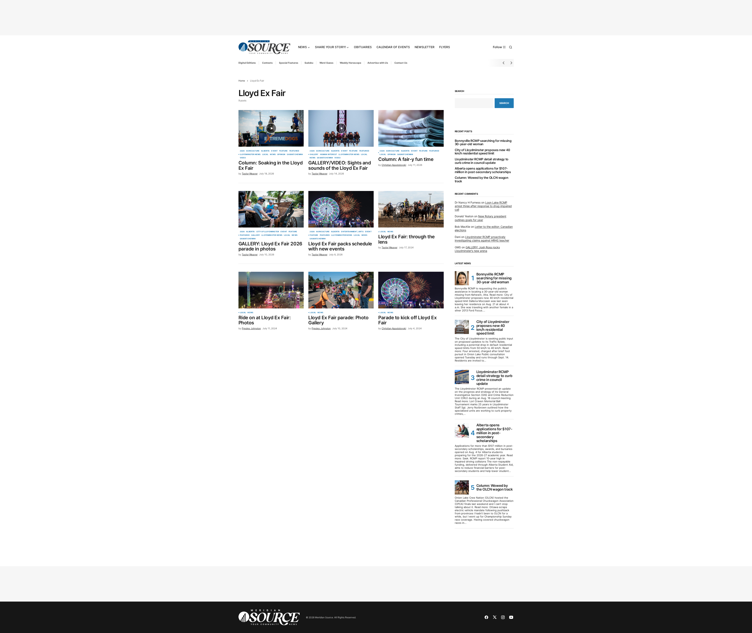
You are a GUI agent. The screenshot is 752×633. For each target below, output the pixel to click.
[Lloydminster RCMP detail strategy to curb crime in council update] (462, 377)
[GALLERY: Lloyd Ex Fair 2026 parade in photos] (271, 209)
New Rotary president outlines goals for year (480, 218)
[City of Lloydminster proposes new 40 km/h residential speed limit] (462, 327)
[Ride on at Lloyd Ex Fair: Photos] (271, 290)
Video (243, 158)
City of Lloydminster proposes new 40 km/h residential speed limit (482, 151)
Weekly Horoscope (350, 62)
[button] (510, 47)
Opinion (281, 154)
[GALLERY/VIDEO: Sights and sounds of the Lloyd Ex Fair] (341, 128)
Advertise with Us (377, 62)
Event (274, 151)
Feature (283, 151)
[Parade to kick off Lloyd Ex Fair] (411, 290)
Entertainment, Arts (352, 232)
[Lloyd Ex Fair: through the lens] (411, 209)
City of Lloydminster (267, 232)
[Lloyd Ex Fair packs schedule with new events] (341, 209)
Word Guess (326, 62)
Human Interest (328, 154)
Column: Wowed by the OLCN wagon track (481, 179)
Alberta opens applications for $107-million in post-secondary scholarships (483, 170)
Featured (294, 151)
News (273, 154)
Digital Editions (247, 62)
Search (459, 91)
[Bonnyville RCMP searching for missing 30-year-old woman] (462, 278)
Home (241, 80)
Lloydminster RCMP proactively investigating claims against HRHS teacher (482, 238)
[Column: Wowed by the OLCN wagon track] (462, 487)
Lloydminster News (250, 154)
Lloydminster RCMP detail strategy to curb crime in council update (481, 161)
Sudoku (309, 62)
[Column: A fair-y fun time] (411, 128)
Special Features (288, 62)
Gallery (314, 154)
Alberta (265, 151)
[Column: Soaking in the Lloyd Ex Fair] (271, 128)
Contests (267, 62)
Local (265, 154)
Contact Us (400, 62)
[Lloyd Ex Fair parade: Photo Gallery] (341, 290)
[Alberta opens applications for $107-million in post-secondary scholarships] (462, 430)
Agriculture (253, 151)
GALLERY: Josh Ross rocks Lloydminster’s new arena (477, 249)
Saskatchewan (295, 154)
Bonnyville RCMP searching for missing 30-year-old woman (483, 142)
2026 (242, 151)
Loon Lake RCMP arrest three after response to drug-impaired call (483, 206)
